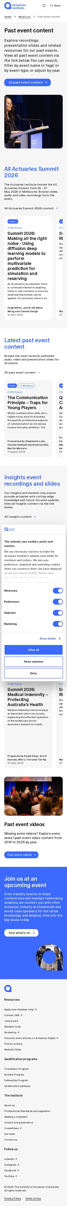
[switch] (58, 602)
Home (7, 16)
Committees (11, 1128)
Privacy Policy (12, 1198)
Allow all (33, 649)
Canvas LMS (11, 1015)
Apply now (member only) (19, 1009)
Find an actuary (13, 1043)
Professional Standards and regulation (27, 1111)
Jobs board (11, 1020)
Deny (33, 673)
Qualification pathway (17, 1086)
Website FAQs (12, 1049)
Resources (12, 999)
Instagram (10, 1164)
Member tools (12, 1026)
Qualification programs (20, 1059)
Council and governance (18, 1122)
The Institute (13, 1095)
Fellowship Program (16, 1080)
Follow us (11, 1149)
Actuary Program (14, 1074)
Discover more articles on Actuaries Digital (29, 1038)
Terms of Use (33, 1198)
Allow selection (33, 661)
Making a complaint (15, 1116)
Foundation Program (16, 1068)
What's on (24, 16)
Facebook (10, 1170)
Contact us (11, 1139)
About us (9, 1105)
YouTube (9, 1176)
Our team (9, 1134)
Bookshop (10, 1032)
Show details (48, 638)
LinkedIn (9, 1159)
